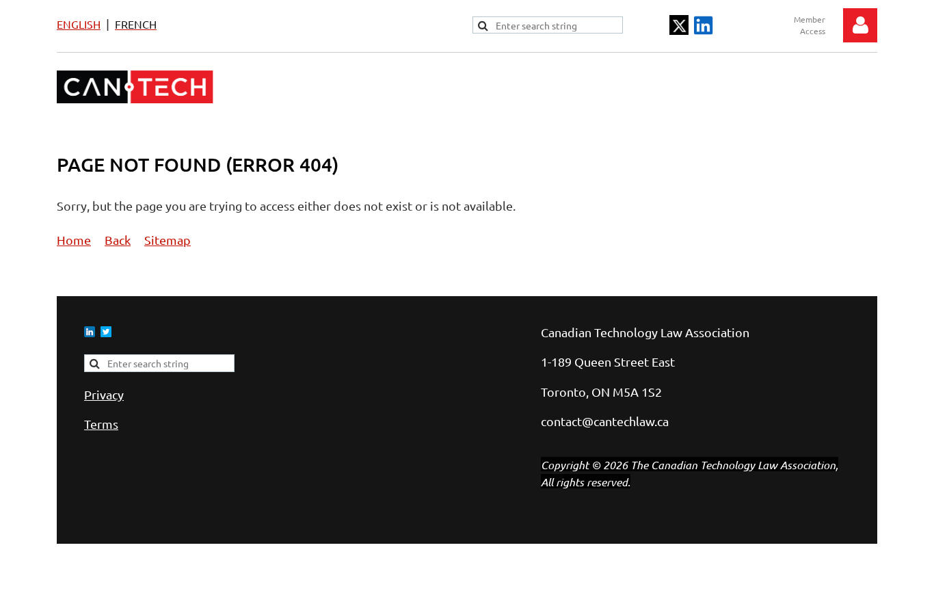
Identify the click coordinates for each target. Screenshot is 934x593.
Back (118, 240)
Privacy (104, 394)
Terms (101, 424)
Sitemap (167, 240)
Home (74, 240)
